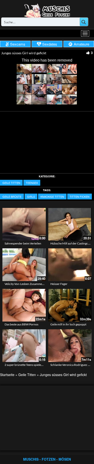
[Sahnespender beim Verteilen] (24, 224)
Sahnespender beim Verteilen (23, 243)
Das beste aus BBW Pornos (21, 324)
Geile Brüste (11, 196)
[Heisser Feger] (70, 264)
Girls (31, 196)
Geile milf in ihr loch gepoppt (68, 324)
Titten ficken (79, 196)
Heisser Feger (58, 284)
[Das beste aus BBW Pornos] (24, 305)
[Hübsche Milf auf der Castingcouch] (70, 224)
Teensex (32, 183)
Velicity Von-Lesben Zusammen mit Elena (30, 284)
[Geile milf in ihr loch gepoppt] (70, 305)
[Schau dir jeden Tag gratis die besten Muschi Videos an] (47, 10)
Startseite (7, 374)
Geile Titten (11, 183)
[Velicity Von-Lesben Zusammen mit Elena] (24, 264)
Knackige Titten (52, 196)
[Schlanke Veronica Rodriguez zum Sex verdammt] (70, 345)
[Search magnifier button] (84, 22)
